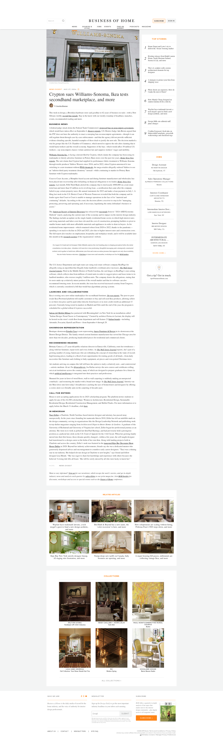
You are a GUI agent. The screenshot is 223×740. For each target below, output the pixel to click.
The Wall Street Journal (106, 349)
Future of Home (106, 479)
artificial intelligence (63, 373)
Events (107, 26)
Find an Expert (120, 27)
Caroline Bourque (62, 106)
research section (70, 236)
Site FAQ (94, 731)
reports (94, 131)
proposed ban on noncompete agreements (117, 127)
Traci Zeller (54, 415)
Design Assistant (159, 164)
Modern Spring (111, 671)
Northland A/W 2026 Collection (74, 625)
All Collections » (111, 681)
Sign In (171, 21)
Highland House (148, 669)
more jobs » (159, 253)
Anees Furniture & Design (104, 331)
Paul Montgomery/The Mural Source (148, 623)
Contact (65, 731)
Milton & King (75, 623)
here (86, 406)
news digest (55, 89)
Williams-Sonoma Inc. (58, 154)
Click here (82, 254)
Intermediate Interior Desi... (159, 209)
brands (117, 319)
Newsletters (80, 731)
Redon (148, 626)
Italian (111, 319)
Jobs (99, 26)
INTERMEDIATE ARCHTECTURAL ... (159, 238)
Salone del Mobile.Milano (60, 313)
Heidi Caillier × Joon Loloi (111, 623)
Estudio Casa (71, 331)
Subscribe (159, 21)
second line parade (70, 115)
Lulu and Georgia (75, 669)
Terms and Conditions (157, 731)
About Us (51, 731)
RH (111, 669)
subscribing (90, 476)
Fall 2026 (111, 625)
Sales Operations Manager (159, 178)
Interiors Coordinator (159, 192)
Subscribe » (146, 718)
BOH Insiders (124, 254)
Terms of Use (95, 719)
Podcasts (134, 26)
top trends (103, 211)
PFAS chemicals (86, 167)
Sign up (72, 473)
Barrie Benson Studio (148, 671)
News (74, 26)
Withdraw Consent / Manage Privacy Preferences (158, 735)
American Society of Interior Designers (69, 211)
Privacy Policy (126, 719)
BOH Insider (123, 476)
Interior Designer (159, 223)
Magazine (146, 26)
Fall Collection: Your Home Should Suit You (75, 671)
